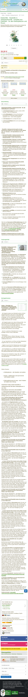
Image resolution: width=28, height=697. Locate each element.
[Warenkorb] (26, 9)
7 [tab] (21, 45)
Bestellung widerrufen (6, 676)
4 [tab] (14, 45)
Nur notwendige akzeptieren (7, 693)
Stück (5, 58)
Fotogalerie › (14, 48)
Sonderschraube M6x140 (15, 228)
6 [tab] (18, 45)
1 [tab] (7, 45)
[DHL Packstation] (9, 622)
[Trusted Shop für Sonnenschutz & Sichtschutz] (6, 632)
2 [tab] (9, 45)
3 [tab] (11, 45)
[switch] (3, 695)
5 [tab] (16, 45)
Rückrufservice (6, 607)
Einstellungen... (22, 692)
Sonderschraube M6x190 (10, 229)
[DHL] (4, 622)
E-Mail (6, 608)
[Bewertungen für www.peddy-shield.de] (2, 78)
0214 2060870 (6, 605)
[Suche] (23, 9)
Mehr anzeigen (14, 98)
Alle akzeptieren (14, 693)
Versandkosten (10, 52)
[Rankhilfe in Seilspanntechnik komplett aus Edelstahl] (14, 36)
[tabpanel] (14, 36)
